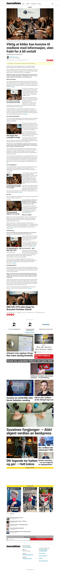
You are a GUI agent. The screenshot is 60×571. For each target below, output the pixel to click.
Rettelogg (41, 558)
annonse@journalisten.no (27, 558)
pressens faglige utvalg (31, 312)
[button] (7, 319)
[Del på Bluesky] (52, 60)
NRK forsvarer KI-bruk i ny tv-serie (16, 517)
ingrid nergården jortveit (40, 312)
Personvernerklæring (43, 555)
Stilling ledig (33, 3)
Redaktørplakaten (43, 550)
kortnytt (24, 312)
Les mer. (13, 86)
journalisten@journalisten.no (27, 554)
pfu (15, 312)
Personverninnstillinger (43, 560)
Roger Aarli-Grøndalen (26, 547)
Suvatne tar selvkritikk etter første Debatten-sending (20, 531)
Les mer (20, 106)
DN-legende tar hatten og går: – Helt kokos (18, 521)
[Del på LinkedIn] (49, 60)
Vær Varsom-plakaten (43, 549)
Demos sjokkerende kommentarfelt (17, 528)
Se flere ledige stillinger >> (30, 332)
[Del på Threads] (51, 60)
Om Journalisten (42, 553)
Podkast (28, 3)
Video (23, 3)
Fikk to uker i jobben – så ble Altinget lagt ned (19, 524)
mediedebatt (20, 312)
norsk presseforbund (10, 312)
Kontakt (39, 3)
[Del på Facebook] (47, 60)
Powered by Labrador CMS (30, 569)
